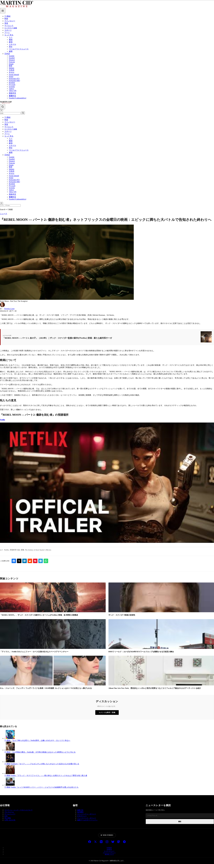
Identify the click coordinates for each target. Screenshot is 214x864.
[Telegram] (124, 842)
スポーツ (8, 30)
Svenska (12, 87)
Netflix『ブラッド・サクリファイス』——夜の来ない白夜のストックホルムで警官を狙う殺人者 (49, 775)
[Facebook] (89, 842)
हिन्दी (10, 66)
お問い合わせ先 (9, 820)
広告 (6, 816)
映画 (6, 18)
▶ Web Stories (107, 835)
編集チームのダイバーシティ (87, 820)
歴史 (10, 47)
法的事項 (109, 849)
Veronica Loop (9, 309)
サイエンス (8, 26)
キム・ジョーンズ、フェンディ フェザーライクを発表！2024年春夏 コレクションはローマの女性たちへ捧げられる (46, 688)
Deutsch (12, 60)
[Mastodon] (118, 842)
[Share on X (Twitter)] (19, 561)
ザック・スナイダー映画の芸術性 (121, 615)
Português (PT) (14, 79)
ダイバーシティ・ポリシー (86, 814)
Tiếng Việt (12, 91)
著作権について (109, 854)
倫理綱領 (80, 812)
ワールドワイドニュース (19, 49)
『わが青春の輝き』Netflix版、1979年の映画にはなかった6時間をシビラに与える (43, 752)
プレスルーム (9, 812)
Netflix (2, 420)
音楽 (6, 23)
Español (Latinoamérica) (17, 98)
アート (7, 33)
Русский (12, 85)
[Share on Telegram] (40, 561)
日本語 (7, 54)
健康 (10, 51)
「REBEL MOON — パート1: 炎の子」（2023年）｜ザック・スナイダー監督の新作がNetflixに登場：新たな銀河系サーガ (57, 338)
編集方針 (80, 810)
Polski (11, 77)
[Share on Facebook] (14, 561)
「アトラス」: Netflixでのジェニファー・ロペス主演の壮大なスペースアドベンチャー (34, 652)
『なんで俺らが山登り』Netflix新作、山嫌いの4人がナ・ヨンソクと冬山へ (40, 740)
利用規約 (109, 847)
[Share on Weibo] (35, 561)
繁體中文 (12, 96)
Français (12, 62)
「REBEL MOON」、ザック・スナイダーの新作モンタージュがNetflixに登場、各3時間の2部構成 (39, 615)
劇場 (10, 42)
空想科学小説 (15, 550)
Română (12, 83)
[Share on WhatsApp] (46, 561)
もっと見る (8, 35)
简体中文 (12, 93)
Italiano (11, 68)
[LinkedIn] (101, 842)
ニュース (3, 214)
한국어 (11, 72)
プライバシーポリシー (109, 852)
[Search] (2, 106)
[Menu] (2, 10)
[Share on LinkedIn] (24, 561)
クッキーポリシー (109, 851)
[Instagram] (107, 842)
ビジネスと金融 (10, 28)
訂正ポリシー (82, 816)
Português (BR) (14, 81)
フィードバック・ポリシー (86, 818)
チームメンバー (9, 814)
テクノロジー (9, 21)
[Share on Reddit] (30, 561)
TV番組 (7, 16)
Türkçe (11, 89)
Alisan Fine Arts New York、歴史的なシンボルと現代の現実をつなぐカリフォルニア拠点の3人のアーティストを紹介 (154, 688)
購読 (179, 821)
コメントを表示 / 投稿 (107, 712)
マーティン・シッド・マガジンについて (18, 810)
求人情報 (7, 818)
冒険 (22, 550)
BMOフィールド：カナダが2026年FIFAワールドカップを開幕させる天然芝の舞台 (141, 652)
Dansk (11, 64)
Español (12, 58)
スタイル (12, 44)
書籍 (10, 40)
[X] (95, 842)
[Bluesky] (112, 842)
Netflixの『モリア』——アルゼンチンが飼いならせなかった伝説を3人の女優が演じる (45, 764)
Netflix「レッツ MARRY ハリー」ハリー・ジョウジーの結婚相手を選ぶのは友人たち (44, 787)
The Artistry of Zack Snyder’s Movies (38, 550)
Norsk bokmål (14, 75)
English (11, 56)
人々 (10, 37)
